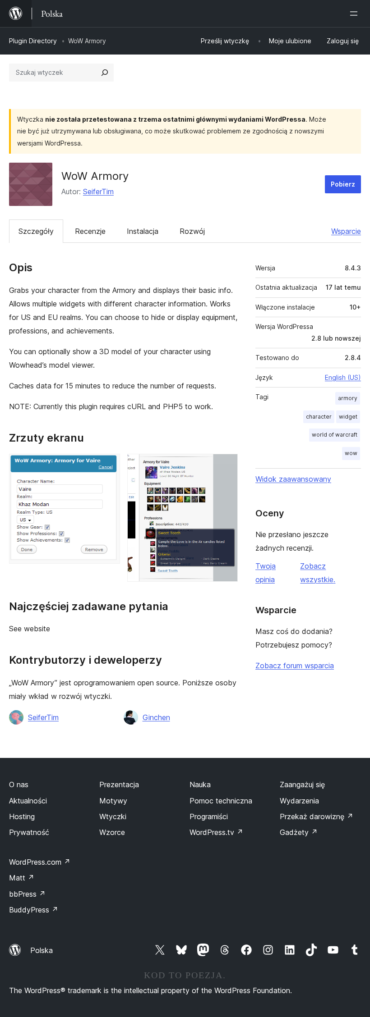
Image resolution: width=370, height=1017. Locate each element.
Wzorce (112, 832)
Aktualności (28, 800)
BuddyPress (33, 909)
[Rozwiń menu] (355, 13)
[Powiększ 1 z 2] (107, 465)
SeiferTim (98, 191)
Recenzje (90, 231)
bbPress (27, 893)
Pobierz (343, 184)
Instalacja (142, 231)
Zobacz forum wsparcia (294, 665)
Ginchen (156, 717)
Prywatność (29, 832)
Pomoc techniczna (221, 800)
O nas (18, 784)
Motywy (113, 800)
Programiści (209, 816)
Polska (41, 950)
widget (348, 416)
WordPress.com (39, 862)
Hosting (22, 816)
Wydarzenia (299, 800)
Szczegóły (36, 231)
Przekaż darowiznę (316, 816)
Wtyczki (112, 816)
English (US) (343, 377)
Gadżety (299, 832)
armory (347, 398)
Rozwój (192, 231)
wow (351, 453)
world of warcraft (334, 434)
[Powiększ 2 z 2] (225, 465)
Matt (21, 877)
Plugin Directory (33, 41)
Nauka (200, 784)
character (319, 416)
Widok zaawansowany (293, 478)
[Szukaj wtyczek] (105, 73)
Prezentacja (119, 784)
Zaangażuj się (302, 784)
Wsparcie (346, 231)
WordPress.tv (216, 832)
